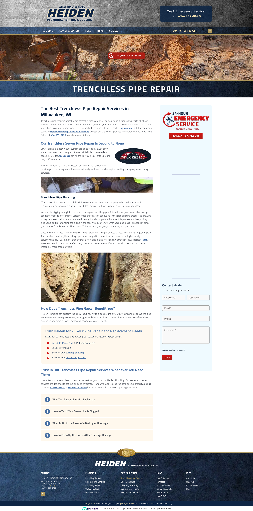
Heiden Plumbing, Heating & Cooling (69, 131)
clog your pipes (127, 128)
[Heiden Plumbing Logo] (70, 4)
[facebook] (210, 31)
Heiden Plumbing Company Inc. (108, 503)
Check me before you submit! (173, 350)
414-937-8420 (189, 16)
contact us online (77, 387)
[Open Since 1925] (126, 448)
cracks (143, 239)
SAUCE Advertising (164, 503)
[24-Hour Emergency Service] (186, 112)
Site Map (142, 503)
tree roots (64, 156)
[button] (97, 399)
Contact (45, 473)
